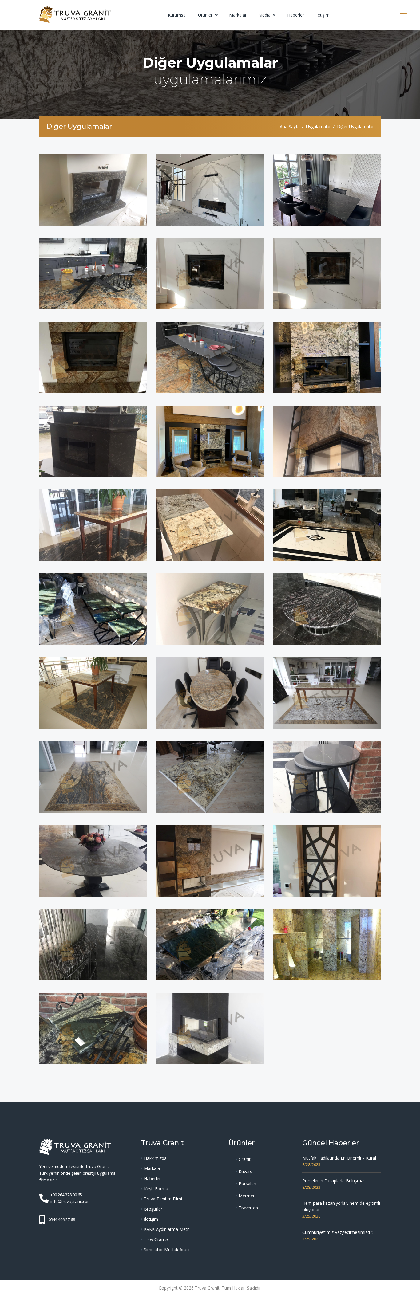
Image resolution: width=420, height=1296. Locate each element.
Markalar (238, 15)
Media (265, 15)
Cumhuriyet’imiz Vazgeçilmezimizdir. (337, 1232)
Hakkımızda (155, 1158)
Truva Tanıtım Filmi (163, 1199)
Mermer (247, 1196)
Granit (245, 1159)
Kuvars (245, 1171)
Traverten (248, 1208)
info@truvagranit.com (70, 1201)
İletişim (322, 15)
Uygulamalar (318, 126)
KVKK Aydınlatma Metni (167, 1229)
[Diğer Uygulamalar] (93, 183)
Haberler (295, 15)
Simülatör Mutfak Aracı (166, 1249)
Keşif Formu (156, 1189)
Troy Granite (156, 1239)
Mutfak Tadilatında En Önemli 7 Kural (339, 1158)
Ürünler (206, 15)
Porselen (247, 1183)
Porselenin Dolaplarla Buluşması (334, 1181)
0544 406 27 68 (62, 1219)
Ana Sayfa (290, 126)
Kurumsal (177, 15)
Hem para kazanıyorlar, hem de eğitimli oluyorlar (341, 1206)
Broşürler (153, 1209)
